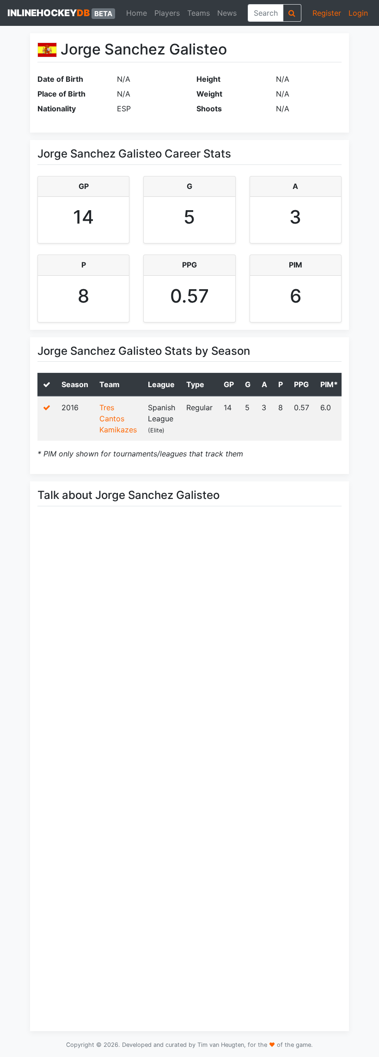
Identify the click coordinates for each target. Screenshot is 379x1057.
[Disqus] (189, 643)
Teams (198, 13)
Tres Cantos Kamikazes (118, 418)
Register (326, 13)
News (227, 13)
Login (358, 13)
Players (167, 13)
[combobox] (265, 13)
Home (136, 13)
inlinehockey (59, 12)
